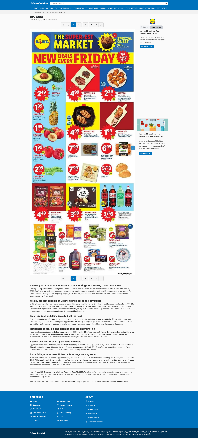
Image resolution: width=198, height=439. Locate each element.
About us (91, 405)
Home (36, 8)
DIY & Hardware (92, 8)
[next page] (96, 24)
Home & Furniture (77, 8)
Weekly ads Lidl (39, 12)
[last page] (101, 24)
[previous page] (68, 24)
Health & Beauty (131, 8)
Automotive (64, 420)
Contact (91, 401)
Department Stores (115, 8)
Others (164, 8)
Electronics (64, 8)
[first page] (63, 24)
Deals (42, 8)
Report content (93, 417)
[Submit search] (166, 3)
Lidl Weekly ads (146, 46)
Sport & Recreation (147, 8)
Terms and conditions (95, 422)
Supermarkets (51, 8)
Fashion (103, 8)
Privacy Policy (93, 413)
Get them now (145, 153)
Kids (158, 8)
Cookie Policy (93, 409)
